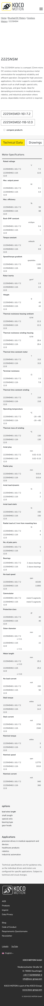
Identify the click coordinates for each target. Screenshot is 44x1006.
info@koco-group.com (32, 979)
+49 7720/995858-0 (32, 975)
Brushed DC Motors (17, 18)
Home (3, 18)
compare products (14, 130)
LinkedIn (5, 946)
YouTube (14, 946)
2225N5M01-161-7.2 (17, 113)
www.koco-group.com (32, 989)
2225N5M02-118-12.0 (18, 122)
